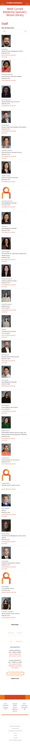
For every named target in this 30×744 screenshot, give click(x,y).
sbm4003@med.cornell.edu (9, 156)
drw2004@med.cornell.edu (9, 567)
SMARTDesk (15, 709)
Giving (15, 735)
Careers (15, 733)
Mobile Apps (24, 705)
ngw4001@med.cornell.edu (9, 592)
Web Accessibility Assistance (15, 740)
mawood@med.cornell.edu (9, 541)
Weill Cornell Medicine (15, 717)
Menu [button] (3, 4)
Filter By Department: (8, 28)
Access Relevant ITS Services (15, 673)
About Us (15, 711)
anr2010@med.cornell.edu (8, 463)
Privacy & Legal (15, 728)
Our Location (2, 697)
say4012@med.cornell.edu (9, 617)
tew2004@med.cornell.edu (9, 514)
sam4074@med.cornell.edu (9, 411)
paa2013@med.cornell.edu (9, 55)
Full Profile (4, 57)
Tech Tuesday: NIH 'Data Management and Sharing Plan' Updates (15, 665)
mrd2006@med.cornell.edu (9, 284)
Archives (15, 707)
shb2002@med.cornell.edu (9, 80)
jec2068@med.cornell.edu (8, 181)
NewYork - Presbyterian (15, 720)
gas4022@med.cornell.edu (9, 489)
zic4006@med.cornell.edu (8, 207)
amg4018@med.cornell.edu (9, 310)
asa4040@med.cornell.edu (9, 105)
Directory (15, 737)
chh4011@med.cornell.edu (8, 335)
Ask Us (24, 703)
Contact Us (27, 697)
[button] (27, 2)
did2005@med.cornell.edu (8, 259)
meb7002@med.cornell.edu (9, 131)
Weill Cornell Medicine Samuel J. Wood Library (15, 12)
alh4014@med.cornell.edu (8, 360)
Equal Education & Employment (15, 730)
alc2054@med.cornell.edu (8, 232)
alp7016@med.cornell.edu (8, 438)
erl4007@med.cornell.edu (8, 386)
